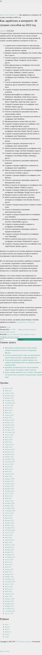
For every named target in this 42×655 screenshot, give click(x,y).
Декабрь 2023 (9, 454)
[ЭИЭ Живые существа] (21, 1)
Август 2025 (9, 405)
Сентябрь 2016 (10, 581)
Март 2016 (8, 596)
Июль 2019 (9, 518)
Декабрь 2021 (9, 488)
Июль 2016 (9, 586)
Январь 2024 (9, 452)
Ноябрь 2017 (9, 552)
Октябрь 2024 (9, 430)
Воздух (7, 627)
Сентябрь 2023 (10, 462)
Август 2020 (9, 513)
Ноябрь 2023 (9, 457)
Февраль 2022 (9, 484)
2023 (7, 15)
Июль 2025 (9, 408)
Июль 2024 (9, 437)
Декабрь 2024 (9, 425)
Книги (7, 629)
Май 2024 (8, 442)
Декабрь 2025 (9, 395)
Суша (7, 637)
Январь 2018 (9, 547)
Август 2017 (9, 559)
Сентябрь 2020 (10, 510)
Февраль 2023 (9, 479)
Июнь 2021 (9, 496)
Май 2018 (8, 537)
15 (17, 15)
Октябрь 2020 (9, 508)
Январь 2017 (9, 574)
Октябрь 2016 (9, 579)
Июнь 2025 (9, 410)
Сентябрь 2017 (10, 557)
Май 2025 (8, 413)
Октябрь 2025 (9, 400)
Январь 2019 (9, 520)
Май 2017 (8, 567)
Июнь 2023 (9, 469)
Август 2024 (9, 435)
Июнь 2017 (9, 564)
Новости (8, 632)
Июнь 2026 (9, 388)
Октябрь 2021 (9, 491)
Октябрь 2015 (9, 608)
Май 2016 (8, 591)
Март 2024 (8, 447)
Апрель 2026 (9, 393)
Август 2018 (9, 533)
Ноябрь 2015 (9, 606)
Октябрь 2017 (9, 555)
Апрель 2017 (9, 569)
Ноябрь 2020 (9, 506)
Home (2, 15)
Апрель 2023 (9, 474)
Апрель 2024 (9, 444)
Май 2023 (8, 471)
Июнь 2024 (9, 440)
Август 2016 (9, 584)
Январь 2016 (9, 601)
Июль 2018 (9, 535)
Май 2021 (8, 498)
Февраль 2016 (9, 599)
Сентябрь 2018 (10, 530)
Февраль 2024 (9, 449)
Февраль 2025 (9, 420)
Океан (8, 327)
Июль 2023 (9, 466)
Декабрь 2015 (9, 604)
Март (12, 15)
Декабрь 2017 (9, 550)
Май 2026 (8, 391)
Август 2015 (9, 613)
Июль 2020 (9, 515)
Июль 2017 (9, 562)
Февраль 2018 (9, 545)
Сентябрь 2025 (10, 403)
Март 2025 (8, 417)
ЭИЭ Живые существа (24, 641)
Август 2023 (9, 464)
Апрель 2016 (9, 594)
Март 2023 (8, 476)
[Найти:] (9, 339)
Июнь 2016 (9, 589)
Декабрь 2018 (9, 523)
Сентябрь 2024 (10, 432)
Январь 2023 (9, 481)
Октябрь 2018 (9, 528)
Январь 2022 (9, 486)
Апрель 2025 (9, 415)
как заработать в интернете (25, 322)
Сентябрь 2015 (10, 611)
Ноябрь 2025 (9, 398)
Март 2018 (8, 542)
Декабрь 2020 (9, 503)
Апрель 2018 (9, 540)
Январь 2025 (9, 422)
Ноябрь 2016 (9, 577)
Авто (6, 624)
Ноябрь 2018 (9, 525)
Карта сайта (4, 651)
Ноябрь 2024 (9, 427)
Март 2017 (8, 572)
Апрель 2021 (9, 501)
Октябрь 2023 (9, 459)
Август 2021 (9, 493)
